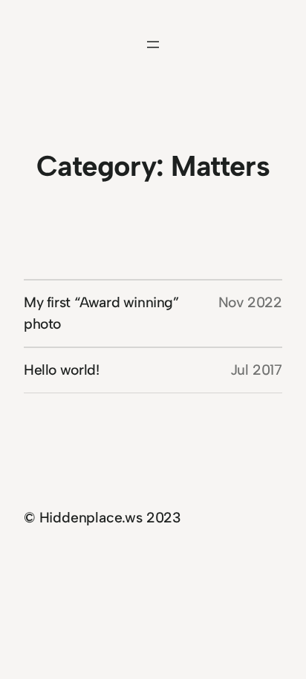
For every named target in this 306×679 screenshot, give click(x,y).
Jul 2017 (256, 369)
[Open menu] (153, 44)
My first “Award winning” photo (101, 313)
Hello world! (61, 369)
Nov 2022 (250, 302)
